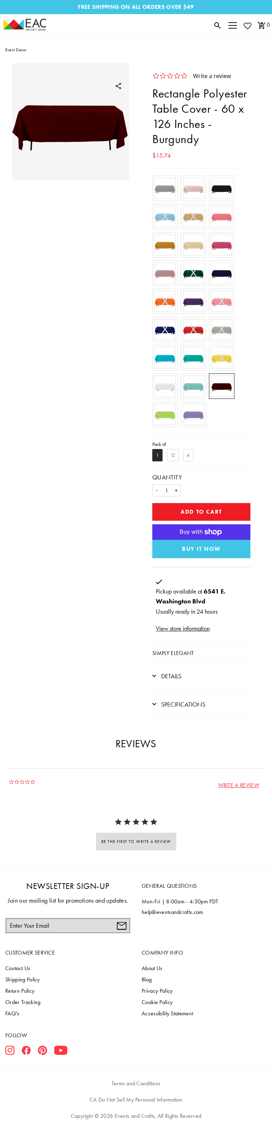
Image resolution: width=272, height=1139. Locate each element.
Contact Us (17, 968)
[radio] (165, 188)
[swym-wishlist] (247, 26)
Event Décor (16, 50)
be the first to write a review (136, 841)
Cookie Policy (157, 1002)
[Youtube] (60, 1052)
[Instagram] (10, 1052)
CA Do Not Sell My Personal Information (136, 1099)
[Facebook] (26, 1052)
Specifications (182, 704)
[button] (238, 785)
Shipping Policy (22, 979)
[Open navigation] (232, 25)
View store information (183, 628)
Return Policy (19, 991)
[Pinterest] (42, 1052)
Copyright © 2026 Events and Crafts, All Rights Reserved (136, 1116)
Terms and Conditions (136, 1083)
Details (170, 676)
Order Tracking (22, 1002)
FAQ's (12, 1013)
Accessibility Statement (167, 1013)
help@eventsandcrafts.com (172, 912)
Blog (147, 979)
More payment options (201, 549)
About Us (152, 968)
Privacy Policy (157, 991)
